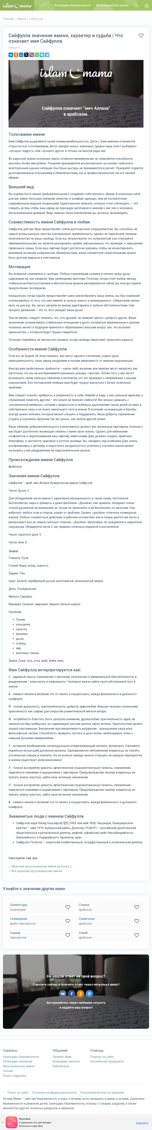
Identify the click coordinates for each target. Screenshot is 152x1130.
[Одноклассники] (16, 55)
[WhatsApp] (36, 55)
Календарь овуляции (17, 1061)
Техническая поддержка (107, 1061)
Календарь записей (66, 1061)
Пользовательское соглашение (102, 1092)
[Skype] (42, 55)
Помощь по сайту (102, 1057)
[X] (26, 55)
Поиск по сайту (17, 1092)
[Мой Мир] (21, 55)
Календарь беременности (72, 5)
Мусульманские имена (112, 5)
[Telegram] (47, 55)
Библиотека (61, 1066)
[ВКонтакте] (11, 55)
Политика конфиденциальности (54, 1092)
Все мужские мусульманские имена (36, 871)
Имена (21, 19)
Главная (8, 19)
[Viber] (31, 55)
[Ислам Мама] (17, 5)
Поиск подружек (14, 1075)
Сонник (8, 1071)
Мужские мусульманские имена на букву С (41, 866)
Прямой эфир (62, 1057)
